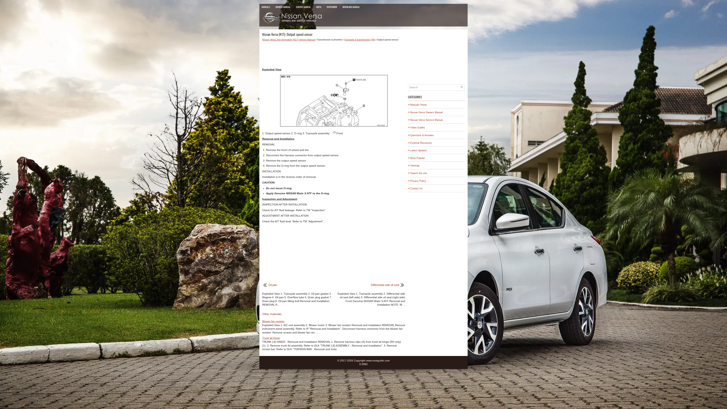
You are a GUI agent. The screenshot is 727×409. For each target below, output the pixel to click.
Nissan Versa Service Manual (426, 120)
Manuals (266, 7)
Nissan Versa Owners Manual (426, 112)
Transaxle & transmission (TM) (359, 39)
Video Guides (417, 127)
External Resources (421, 142)
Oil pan (272, 284)
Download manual (351, 7)
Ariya (318, 7)
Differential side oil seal (385, 284)
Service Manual (303, 7)
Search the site (418, 173)
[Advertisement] (333, 54)
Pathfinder (332, 7)
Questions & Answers (422, 135)
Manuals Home (418, 104)
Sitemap (414, 165)
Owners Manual (282, 7)
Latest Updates (418, 150)
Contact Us (416, 188)
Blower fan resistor (273, 321)
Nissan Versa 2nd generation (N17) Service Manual (288, 39)
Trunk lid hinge (271, 338)
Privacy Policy (418, 181)
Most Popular (417, 158)
